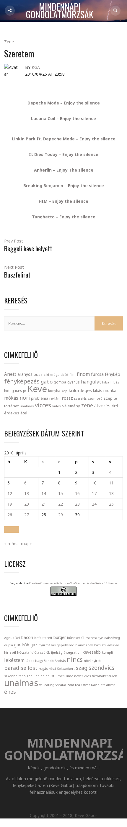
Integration (73, 652)
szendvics (102, 668)
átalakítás (108, 685)
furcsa (97, 374)
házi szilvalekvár (106, 645)
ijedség (57, 652)
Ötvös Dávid (90, 685)
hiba (105, 382)
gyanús (73, 382)
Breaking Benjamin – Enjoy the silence (63, 185)
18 (111, 493)
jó (24, 390)
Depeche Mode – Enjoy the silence (63, 103)
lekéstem (14, 660)
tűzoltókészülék (104, 676)
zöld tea (73, 685)
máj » (26, 543)
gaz (33, 644)
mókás (11, 398)
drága (54, 374)
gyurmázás (47, 645)
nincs (75, 659)
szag (81, 667)
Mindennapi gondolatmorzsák (59, 11)
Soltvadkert (66, 669)
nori (24, 397)
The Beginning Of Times (45, 676)
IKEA (18, 390)
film (72, 374)
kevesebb (92, 652)
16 (77, 493)
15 (60, 493)
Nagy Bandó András (50, 661)
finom (83, 374)
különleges (80, 390)
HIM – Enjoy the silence (63, 201)
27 (26, 514)
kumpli (107, 652)
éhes (10, 691)
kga (36, 67)
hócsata (23, 652)
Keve (37, 389)
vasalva (61, 685)
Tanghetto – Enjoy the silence (63, 217)
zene (87, 405)
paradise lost (21, 667)
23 (77, 504)
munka (109, 390)
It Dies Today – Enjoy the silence (63, 154)
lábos (30, 661)
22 (60, 504)
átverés (102, 405)
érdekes (11, 413)
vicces (43, 405)
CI (82, 638)
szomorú (95, 398)
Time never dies (78, 676)
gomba (60, 382)
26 (9, 514)
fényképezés (22, 381)
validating (46, 685)
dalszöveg (112, 638)
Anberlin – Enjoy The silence (63, 170)
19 (9, 504)
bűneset (73, 638)
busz (38, 374)
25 (111, 504)
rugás (43, 669)
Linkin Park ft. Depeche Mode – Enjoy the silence (63, 139)
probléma (39, 398)
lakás (97, 390)
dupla (8, 645)
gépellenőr (65, 645)
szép (108, 398)
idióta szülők (40, 652)
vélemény (71, 405)
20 (26, 504)
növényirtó (92, 661)
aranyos (24, 374)
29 (60, 514)
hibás (114, 382)
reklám (55, 398)
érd (115, 405)
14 (43, 493)
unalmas (27, 406)
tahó (22, 676)
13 (26, 493)
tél (116, 398)
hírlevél (10, 652)
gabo (47, 381)
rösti (52, 669)
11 (111, 483)
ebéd (64, 374)
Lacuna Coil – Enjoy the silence (63, 118)
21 (43, 504)
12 (9, 493)
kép (64, 391)
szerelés (80, 398)
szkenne (10, 676)
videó (56, 406)
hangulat (91, 381)
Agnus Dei (12, 638)
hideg (9, 390)
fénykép (112, 374)
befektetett (43, 638)
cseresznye (94, 638)
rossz (67, 398)
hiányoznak (84, 645)
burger (59, 637)
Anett (10, 374)
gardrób (21, 644)
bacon (27, 637)
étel (23, 413)
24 (94, 504)
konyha (54, 390)
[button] (11, 529)
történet (11, 405)
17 (94, 493)
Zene (9, 41)
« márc (10, 543)
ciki (46, 374)
